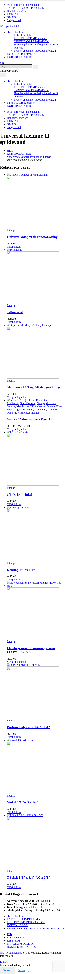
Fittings (11, 230)
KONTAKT (14, 14)
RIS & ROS (13, 940)
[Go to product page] (36, 201)
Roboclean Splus (23, 35)
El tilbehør (12, 403)
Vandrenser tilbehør (28, 412)
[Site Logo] (11, 26)
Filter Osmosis (27, 403)
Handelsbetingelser (17, 11)
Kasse (21, 970)
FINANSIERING (17, 937)
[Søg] (35, 67)
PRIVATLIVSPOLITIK (20, 943)
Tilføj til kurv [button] (14, 246)
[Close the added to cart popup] (29, 971)
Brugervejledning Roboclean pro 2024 (35, 50)
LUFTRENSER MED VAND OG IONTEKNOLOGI (26, 924)
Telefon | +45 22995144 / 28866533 (26, 7)
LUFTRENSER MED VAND (30, 38)
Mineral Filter (54, 406)
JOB (9, 934)
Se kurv (7, 970)
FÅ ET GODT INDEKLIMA (23, 919)
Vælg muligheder (16, 397)
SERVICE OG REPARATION (31, 41)
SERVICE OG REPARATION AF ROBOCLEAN (35, 928)
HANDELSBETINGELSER (23, 946)
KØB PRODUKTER (19, 56)
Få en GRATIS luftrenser (20, 53)
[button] (2, 62)
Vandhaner (40, 409)
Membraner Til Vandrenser (31, 406)
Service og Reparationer (20, 409)
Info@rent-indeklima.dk (29, 907)
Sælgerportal (14, 20)
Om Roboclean (15, 32)
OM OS (11, 17)
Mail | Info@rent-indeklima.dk (23, 4)
